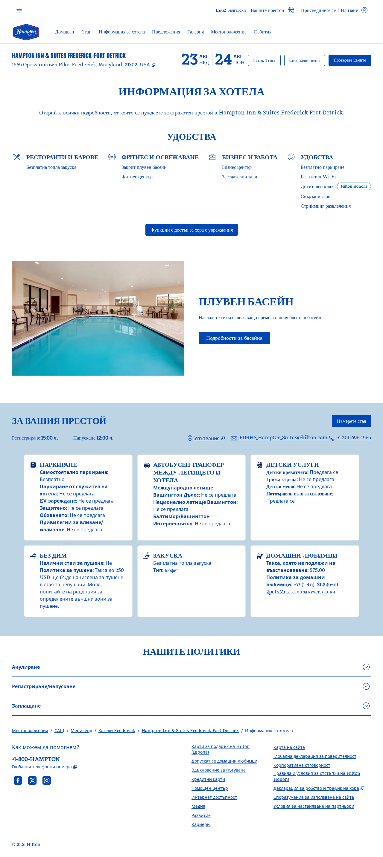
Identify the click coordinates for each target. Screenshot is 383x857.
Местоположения (30, 730)
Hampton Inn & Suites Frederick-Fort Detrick (190, 730)
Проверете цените (352, 60)
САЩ (59, 730)
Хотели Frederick (116, 730)
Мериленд (81, 730)
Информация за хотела (269, 730)
